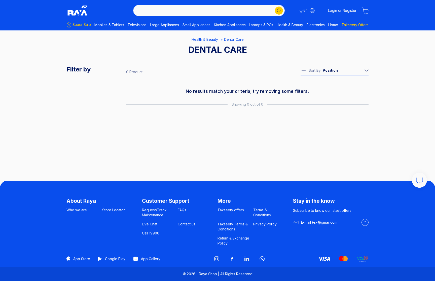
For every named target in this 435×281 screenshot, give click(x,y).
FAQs (182, 210)
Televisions (137, 25)
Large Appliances (164, 25)
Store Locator (113, 210)
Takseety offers (231, 210)
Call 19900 (150, 233)
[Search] (279, 11)
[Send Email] (365, 222)
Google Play (115, 259)
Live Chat (149, 224)
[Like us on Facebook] (231, 259)
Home (333, 25)
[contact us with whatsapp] (419, 180)
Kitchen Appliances (230, 25)
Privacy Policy (265, 224)
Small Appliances (196, 25)
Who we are (76, 210)
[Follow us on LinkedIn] (246, 258)
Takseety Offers (355, 25)
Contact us (186, 224)
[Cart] (365, 10)
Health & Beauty (290, 25)
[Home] (77, 11)
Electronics (316, 25)
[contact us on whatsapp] (262, 258)
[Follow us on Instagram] (216, 258)
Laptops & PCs (261, 25)
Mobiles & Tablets (109, 25)
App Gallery (150, 259)
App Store (81, 259)
